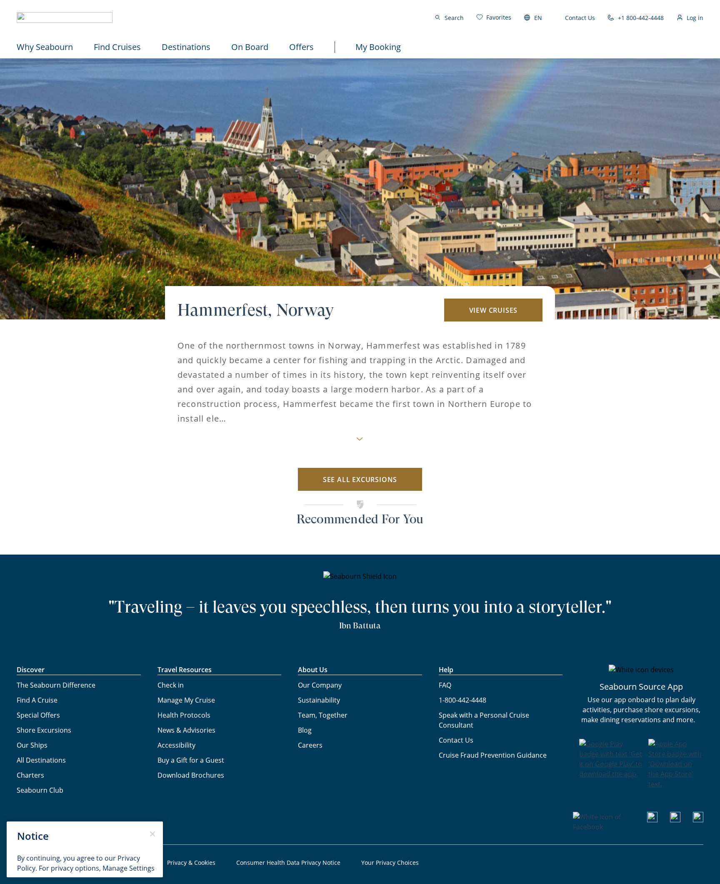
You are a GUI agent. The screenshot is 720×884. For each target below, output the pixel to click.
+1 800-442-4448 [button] (641, 18)
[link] (493, 17)
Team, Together (323, 715)
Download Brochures (191, 775)
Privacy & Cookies (191, 862)
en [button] (538, 18)
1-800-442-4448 (462, 700)
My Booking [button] (378, 47)
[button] (64, 17)
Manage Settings (128, 868)
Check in (171, 685)
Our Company (320, 685)
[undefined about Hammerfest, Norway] (359, 441)
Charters (30, 775)
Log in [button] (695, 18)
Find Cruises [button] (117, 47)
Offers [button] (301, 47)
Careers (310, 745)
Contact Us (580, 18)
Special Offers (38, 715)
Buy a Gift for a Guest (191, 760)
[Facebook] (604, 826)
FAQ (445, 685)
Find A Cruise (37, 700)
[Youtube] (652, 819)
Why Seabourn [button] (45, 47)
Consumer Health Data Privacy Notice (288, 862)
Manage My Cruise (186, 700)
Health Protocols (184, 715)
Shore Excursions (44, 730)
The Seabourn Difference (56, 685)
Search (454, 18)
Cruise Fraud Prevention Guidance (493, 755)
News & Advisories (186, 730)
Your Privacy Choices (390, 862)
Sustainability (319, 700)
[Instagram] (675, 819)
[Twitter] (698, 819)
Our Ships (32, 745)
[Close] (152, 834)
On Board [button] (249, 47)
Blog (305, 730)
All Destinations (41, 760)
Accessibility (176, 745)
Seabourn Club (40, 790)
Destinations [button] (186, 47)
